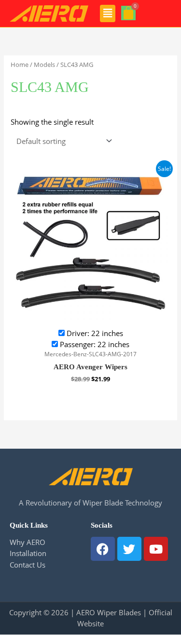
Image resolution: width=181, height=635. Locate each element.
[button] (108, 13)
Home (19, 64)
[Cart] (128, 13)
